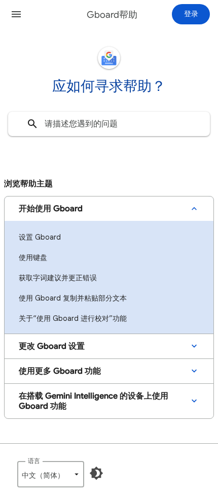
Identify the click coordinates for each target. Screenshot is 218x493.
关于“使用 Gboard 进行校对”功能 (73, 318)
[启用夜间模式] (96, 473)
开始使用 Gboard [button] (51, 209)
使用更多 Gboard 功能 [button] (60, 371)
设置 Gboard (40, 237)
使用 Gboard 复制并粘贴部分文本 (73, 298)
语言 (34, 461)
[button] (16, 14)
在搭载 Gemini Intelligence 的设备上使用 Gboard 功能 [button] (93, 401)
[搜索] (32, 124)
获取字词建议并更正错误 (58, 277)
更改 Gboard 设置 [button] (52, 346)
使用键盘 (33, 257)
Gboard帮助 (112, 14)
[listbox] (50, 474)
